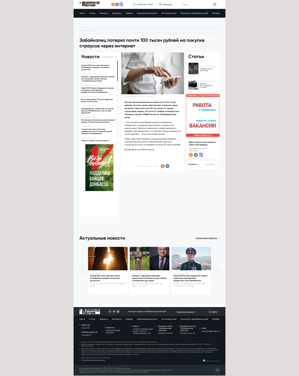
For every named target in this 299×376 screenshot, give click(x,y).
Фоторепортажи (169, 13)
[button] (216, 270)
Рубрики (129, 13)
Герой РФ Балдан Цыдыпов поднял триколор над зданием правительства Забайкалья (190, 278)
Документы (117, 13)
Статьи (92, 13)
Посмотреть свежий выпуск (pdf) (194, 13)
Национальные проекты (147, 13)
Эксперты (104, 13)
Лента (82, 13)
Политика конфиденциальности (93, 360)
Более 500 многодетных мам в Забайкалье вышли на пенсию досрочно (105, 278)
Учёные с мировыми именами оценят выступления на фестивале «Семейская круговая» (149, 278)
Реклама (216, 13)
